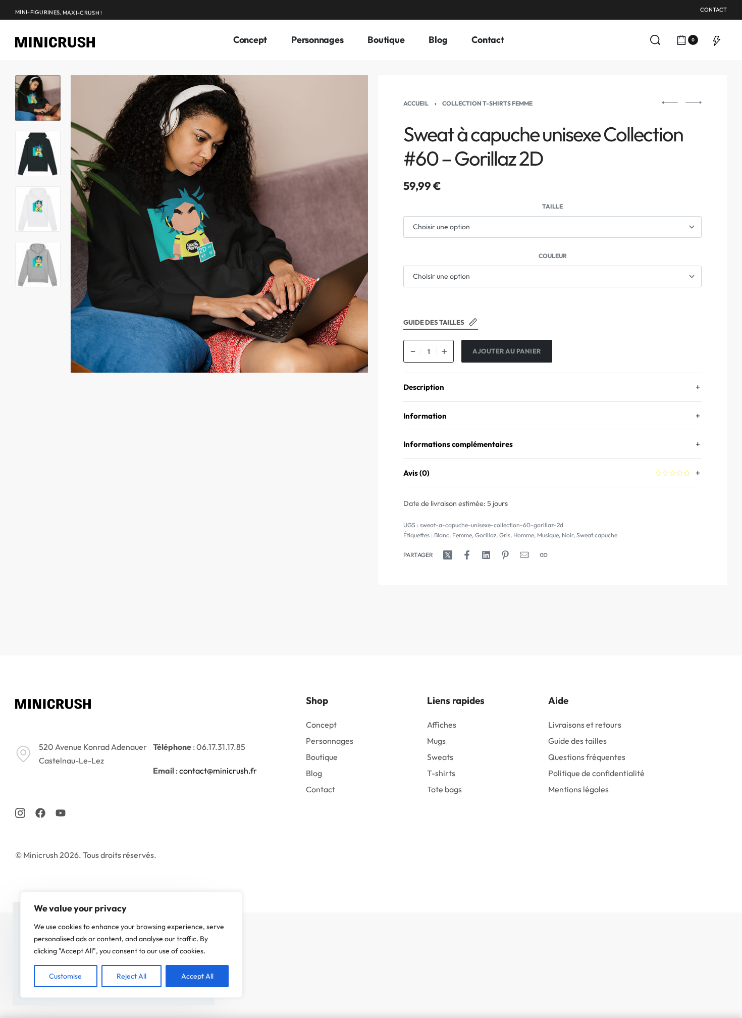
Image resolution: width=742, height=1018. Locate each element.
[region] (131, 945)
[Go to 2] (38, 153)
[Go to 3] (38, 209)
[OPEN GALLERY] (219, 224)
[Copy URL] (543, 554)
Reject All (131, 976)
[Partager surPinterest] (505, 554)
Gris (504, 535)
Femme (462, 535)
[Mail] (524, 554)
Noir (567, 535)
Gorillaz (485, 535)
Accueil (416, 103)
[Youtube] (61, 813)
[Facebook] (40, 813)
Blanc (441, 535)
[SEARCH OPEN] (655, 39)
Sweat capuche (596, 535)
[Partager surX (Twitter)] (447, 554)
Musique (548, 535)
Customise (65, 976)
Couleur (553, 256)
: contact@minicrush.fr (215, 771)
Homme (523, 535)
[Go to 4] (38, 264)
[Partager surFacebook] (466, 554)
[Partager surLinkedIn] (486, 554)
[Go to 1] (38, 98)
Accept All (197, 976)
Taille (552, 206)
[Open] (716, 39)
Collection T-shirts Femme (487, 103)
